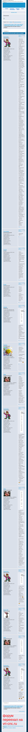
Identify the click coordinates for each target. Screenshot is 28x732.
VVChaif (5, 307)
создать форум (21, 711)
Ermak (5, 284)
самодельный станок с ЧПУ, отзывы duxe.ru (13, 24)
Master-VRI (6, 609)
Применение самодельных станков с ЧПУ (13, 25)
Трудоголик (6, 36)
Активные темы (14, 12)
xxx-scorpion (6, 231)
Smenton (5, 345)
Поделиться (21, 229)
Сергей (5, 249)
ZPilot (5, 374)
